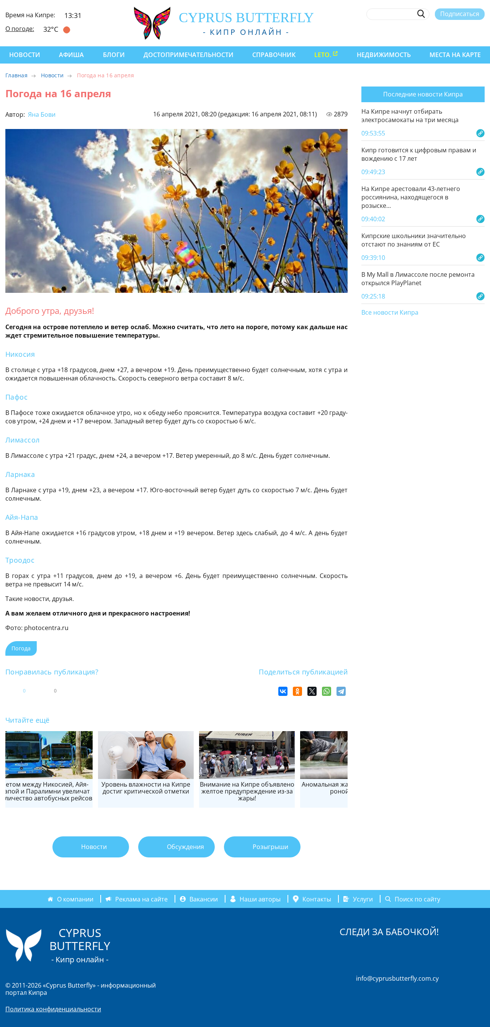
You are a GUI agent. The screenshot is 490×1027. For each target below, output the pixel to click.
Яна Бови (41, 114)
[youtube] (481, 32)
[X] (311, 691)
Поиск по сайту (417, 899)
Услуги (363, 899)
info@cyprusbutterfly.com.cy (397, 978)
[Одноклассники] (297, 691)
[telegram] (452, 32)
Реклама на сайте (141, 899)
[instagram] (424, 32)
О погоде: (19, 28)
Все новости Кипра (389, 313)
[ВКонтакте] (282, 691)
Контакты (316, 899)
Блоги (114, 55)
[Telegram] (341, 691)
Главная (16, 75)
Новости (24, 55)
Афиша (71, 55)
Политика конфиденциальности (53, 1009)
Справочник (274, 55)
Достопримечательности (189, 55)
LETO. (322, 55)
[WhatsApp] (326, 691)
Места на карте (455, 55)
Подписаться (459, 14)
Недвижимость (384, 55)
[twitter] (438, 32)
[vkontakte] (466, 32)
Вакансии (203, 899)
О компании (75, 899)
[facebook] (410, 32)
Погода (21, 648)
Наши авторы (260, 899)
